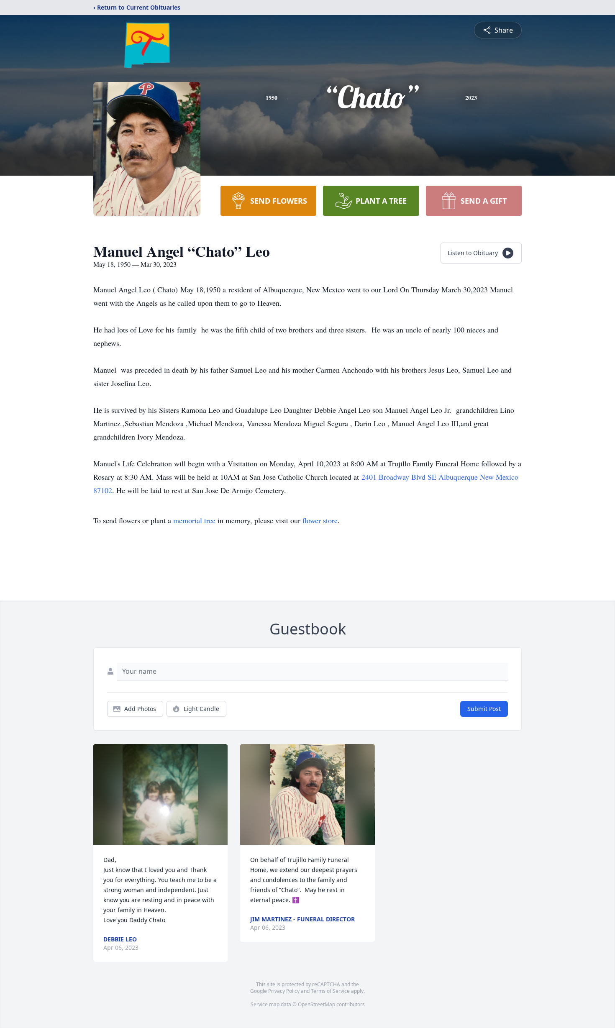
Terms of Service (330, 991)
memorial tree (194, 520)
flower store (320, 520)
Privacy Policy (284, 991)
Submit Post (484, 709)
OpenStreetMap (316, 1004)
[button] (160, 794)
